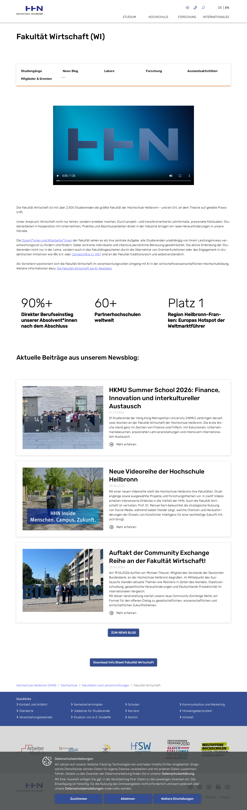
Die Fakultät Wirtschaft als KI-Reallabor (84, 268)
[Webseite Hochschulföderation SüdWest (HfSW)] (141, 750)
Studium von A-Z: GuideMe (92, 717)
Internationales (216, 17)
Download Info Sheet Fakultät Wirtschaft (123, 662)
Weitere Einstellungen (177, 799)
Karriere (133, 711)
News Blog (70, 71)
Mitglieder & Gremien (36, 79)
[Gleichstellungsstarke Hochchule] (178, 749)
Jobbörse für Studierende (92, 711)
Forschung (187, 17)
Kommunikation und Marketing (203, 704)
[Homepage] (29, 11)
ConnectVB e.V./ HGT (86, 254)
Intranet (188, 717)
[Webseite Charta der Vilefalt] (68, 750)
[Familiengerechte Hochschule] (105, 749)
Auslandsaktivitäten (202, 71)
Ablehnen (128, 799)
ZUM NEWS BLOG (123, 632)
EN (227, 7)
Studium (129, 17)
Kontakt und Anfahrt (33, 704)
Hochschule (158, 17)
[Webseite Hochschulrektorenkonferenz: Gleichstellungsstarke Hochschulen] (215, 750)
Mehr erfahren (126, 444)
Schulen (133, 704)
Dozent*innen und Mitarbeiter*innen (47, 240)
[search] (208, 7)
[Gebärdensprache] (195, 7)
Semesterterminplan (88, 704)
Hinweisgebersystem (197, 711)
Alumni (133, 717)
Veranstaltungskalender (36, 717)
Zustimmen (78, 799)
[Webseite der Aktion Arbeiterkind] (31, 750)
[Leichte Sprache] (187, 7)
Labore (109, 71)
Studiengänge (31, 71)
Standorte (26, 711)
